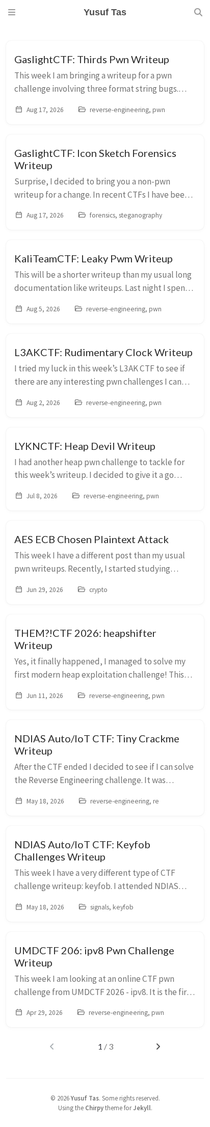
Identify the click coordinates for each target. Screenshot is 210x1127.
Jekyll (142, 1108)
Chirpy (94, 1108)
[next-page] (158, 1046)
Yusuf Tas (85, 1098)
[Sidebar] (11, 12)
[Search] (198, 12)
